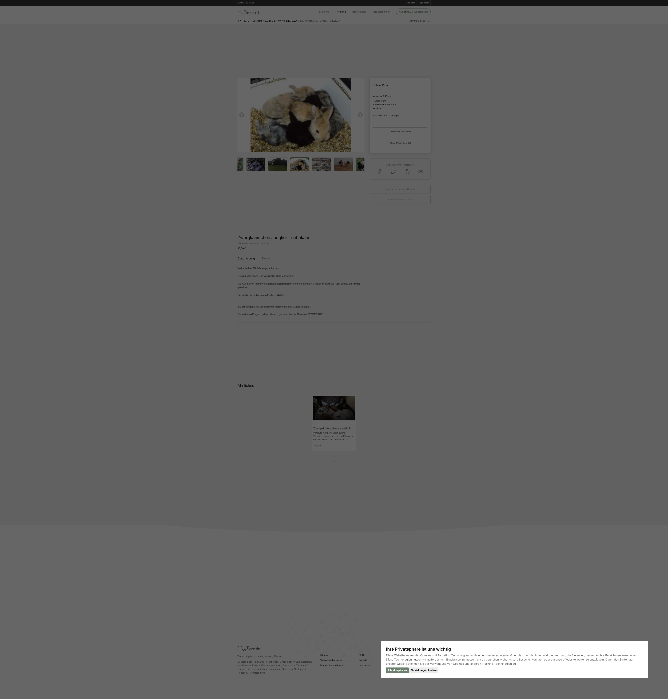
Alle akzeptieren (397, 670)
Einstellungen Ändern (424, 670)
